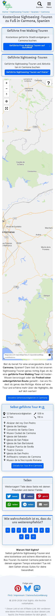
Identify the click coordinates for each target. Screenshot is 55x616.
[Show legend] (48, 83)
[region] (27, 219)
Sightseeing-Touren (19, 12)
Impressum (19, 595)
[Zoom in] (6, 83)
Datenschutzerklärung (36, 595)
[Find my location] (6, 101)
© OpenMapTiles (21, 355)
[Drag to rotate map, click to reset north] (6, 94)
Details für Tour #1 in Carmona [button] (27, 466)
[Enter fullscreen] (6, 108)
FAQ (10, 595)
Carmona (45, 12)
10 (33, 537)
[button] (12, 496)
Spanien (35, 12)
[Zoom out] (6, 88)
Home (5, 12)
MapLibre (9, 355)
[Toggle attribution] (49, 355)
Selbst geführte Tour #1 (26, 407)
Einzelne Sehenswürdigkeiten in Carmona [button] (27, 398)
